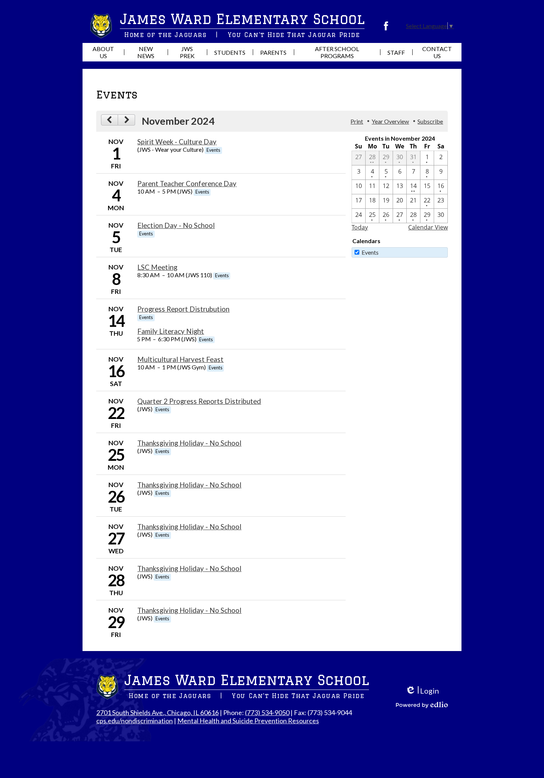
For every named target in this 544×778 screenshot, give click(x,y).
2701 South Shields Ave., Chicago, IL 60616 (157, 712)
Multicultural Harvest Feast (180, 359)
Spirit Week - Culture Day (176, 142)
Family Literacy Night (170, 331)
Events (370, 252)
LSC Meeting (157, 267)
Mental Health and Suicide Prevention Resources (248, 721)
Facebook (386, 25)
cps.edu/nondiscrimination (134, 721)
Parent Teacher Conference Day (186, 184)
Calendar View (428, 227)
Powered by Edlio (422, 704)
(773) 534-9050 (267, 712)
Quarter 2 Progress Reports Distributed (199, 401)
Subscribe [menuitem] (430, 121)
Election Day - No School (176, 225)
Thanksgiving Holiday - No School (189, 443)
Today (360, 227)
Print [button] (356, 121)
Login (422, 690)
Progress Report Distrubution (183, 309)
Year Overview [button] (390, 121)
